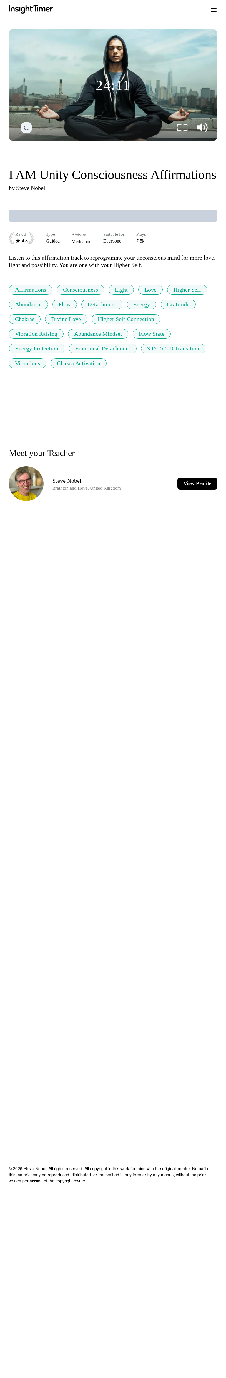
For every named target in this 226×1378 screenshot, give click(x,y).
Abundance (28, 304)
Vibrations (27, 363)
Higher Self (187, 289)
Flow (65, 304)
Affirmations (30, 289)
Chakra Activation (78, 363)
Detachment (101, 304)
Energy (141, 304)
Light (121, 289)
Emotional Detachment (102, 348)
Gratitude (178, 304)
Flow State (151, 333)
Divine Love (66, 319)
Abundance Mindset (98, 333)
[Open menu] (213, 9)
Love (150, 289)
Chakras (24, 319)
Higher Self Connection (126, 319)
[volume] (202, 127)
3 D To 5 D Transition (173, 348)
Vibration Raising (36, 333)
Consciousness (80, 289)
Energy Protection (36, 348)
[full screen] (182, 127)
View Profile (197, 483)
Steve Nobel (30, 188)
